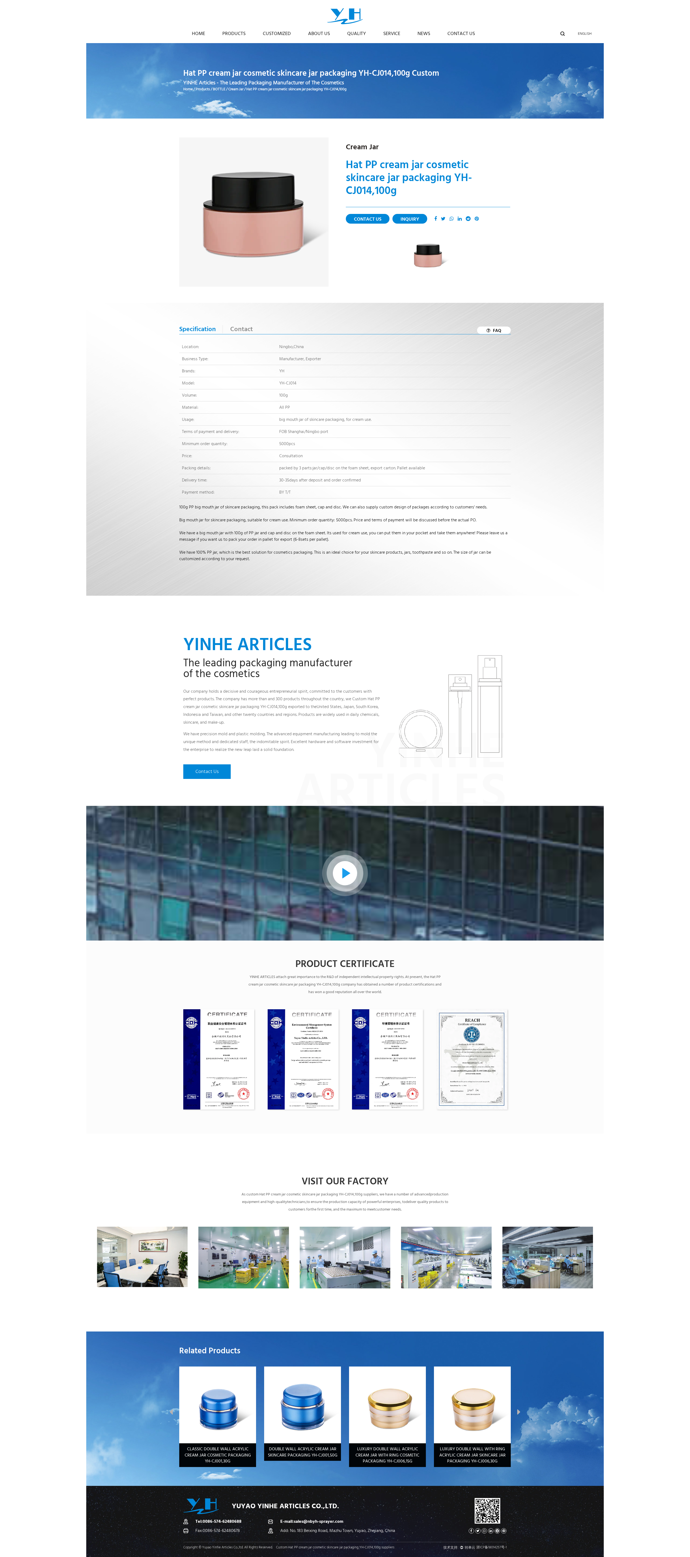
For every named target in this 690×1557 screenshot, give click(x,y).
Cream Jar (235, 89)
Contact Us (461, 33)
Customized (277, 33)
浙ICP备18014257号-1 (491, 1547)
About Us (319, 33)
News (424, 33)
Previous (171, 1413)
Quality (356, 33)
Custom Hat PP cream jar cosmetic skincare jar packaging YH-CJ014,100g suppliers (335, 1547)
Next (519, 1413)
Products (234, 33)
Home (198, 33)
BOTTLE (219, 89)
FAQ (497, 331)
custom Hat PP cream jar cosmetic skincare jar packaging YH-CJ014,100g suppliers (312, 1194)
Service (391, 33)
